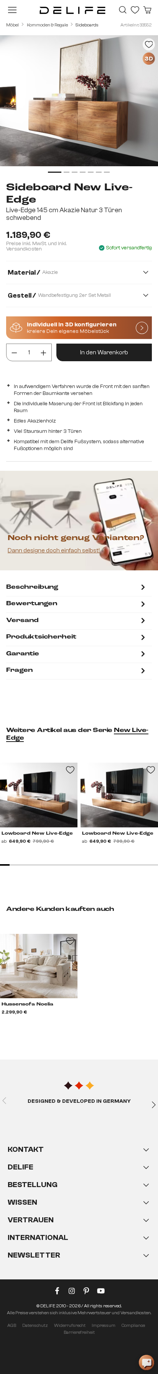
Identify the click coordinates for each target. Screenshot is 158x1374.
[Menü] (12, 10)
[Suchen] (122, 10)
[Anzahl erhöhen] (43, 352)
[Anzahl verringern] (14, 352)
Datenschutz (35, 1325)
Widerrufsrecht (70, 1325)
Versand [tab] (22, 620)
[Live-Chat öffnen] (146, 1362)
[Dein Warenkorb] (147, 10)
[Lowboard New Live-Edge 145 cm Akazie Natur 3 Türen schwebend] (119, 795)
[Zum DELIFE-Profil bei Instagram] (71, 1292)
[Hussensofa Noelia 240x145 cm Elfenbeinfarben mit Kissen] (38, 966)
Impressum (103, 1325)
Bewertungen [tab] (31, 604)
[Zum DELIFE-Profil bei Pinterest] (86, 1292)
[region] (79, 105)
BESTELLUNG (33, 1184)
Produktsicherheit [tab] (41, 637)
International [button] (38, 1237)
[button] (79, 1210)
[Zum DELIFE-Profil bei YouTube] (101, 1292)
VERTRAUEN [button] (31, 1219)
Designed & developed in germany (79, 1101)
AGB (11, 1325)
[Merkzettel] (135, 10)
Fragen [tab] (19, 670)
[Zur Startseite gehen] (72, 10)
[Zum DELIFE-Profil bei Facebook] (57, 1292)
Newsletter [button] (34, 1255)
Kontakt (26, 1149)
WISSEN (22, 1202)
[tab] (76, 588)
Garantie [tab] (22, 654)
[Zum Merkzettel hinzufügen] (149, 44)
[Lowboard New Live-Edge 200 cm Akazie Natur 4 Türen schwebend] (38, 795)
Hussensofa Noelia (27, 1004)
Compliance (133, 1325)
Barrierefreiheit (79, 1332)
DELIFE (20, 1167)
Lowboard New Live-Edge (37, 833)
